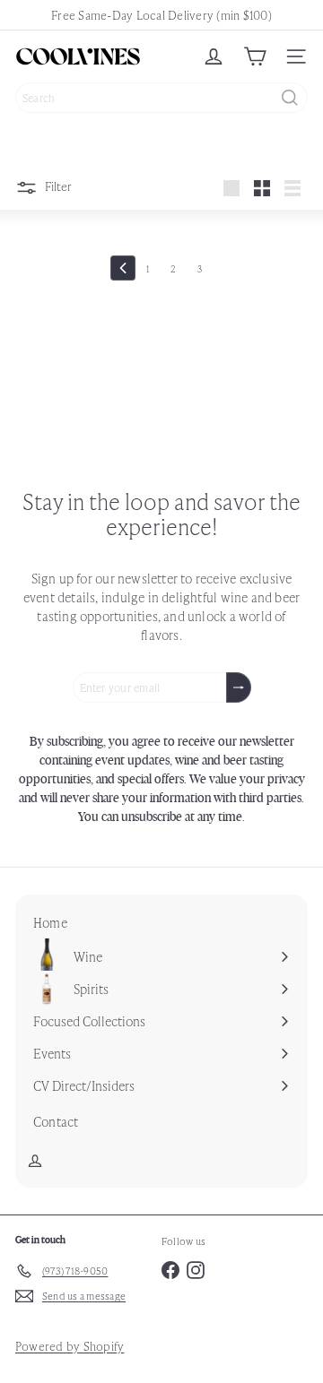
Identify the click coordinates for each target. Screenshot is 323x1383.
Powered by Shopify (69, 1345)
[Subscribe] (238, 687)
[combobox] (161, 97)
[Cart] (254, 56)
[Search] (290, 97)
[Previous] (122, 268)
